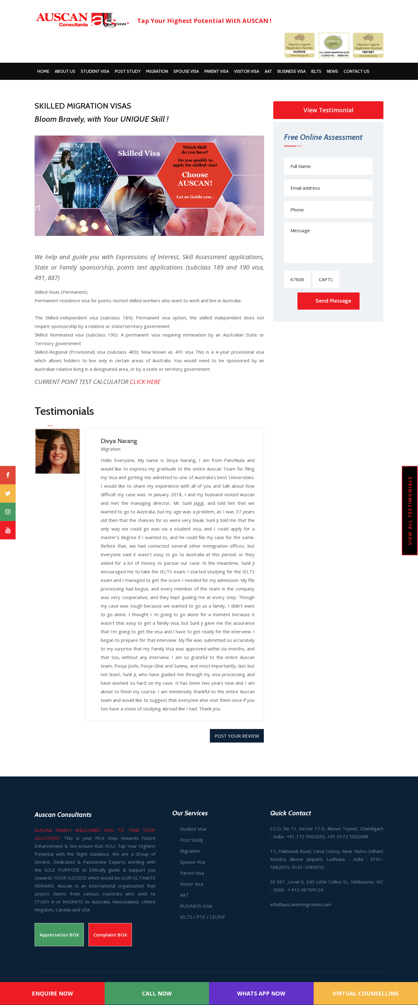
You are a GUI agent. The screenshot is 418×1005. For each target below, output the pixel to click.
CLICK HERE (145, 382)
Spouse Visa (186, 71)
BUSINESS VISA (292, 71)
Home (43, 71)
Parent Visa (216, 71)
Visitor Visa (246, 71)
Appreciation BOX (59, 935)
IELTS (316, 71)
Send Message (333, 300)
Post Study (127, 71)
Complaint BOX (110, 935)
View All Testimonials (410, 510)
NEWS (332, 71)
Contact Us (356, 71)
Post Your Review (237, 736)
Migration (157, 71)
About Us (65, 71)
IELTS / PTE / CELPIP (202, 917)
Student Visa (95, 71)
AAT (268, 71)
